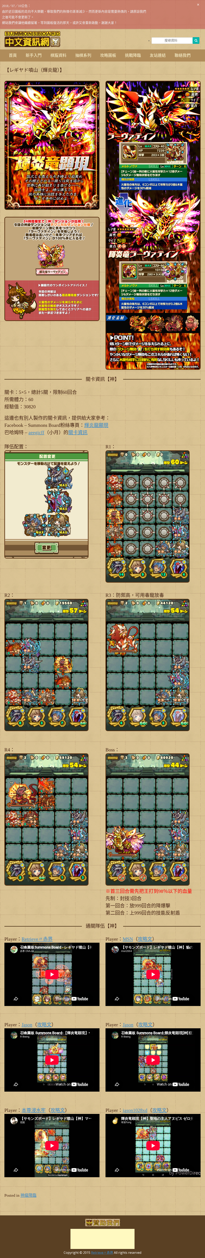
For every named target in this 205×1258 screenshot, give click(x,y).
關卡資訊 (77, 432)
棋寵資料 (58, 55)
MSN (128, 939)
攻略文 (145, 939)
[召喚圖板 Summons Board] (32, 39)
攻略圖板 (108, 55)
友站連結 (158, 55)
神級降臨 (28, 1195)
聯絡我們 (183, 55)
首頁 (13, 55)
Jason (27, 1024)
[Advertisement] (102, 1239)
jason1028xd (135, 1110)
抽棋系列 (83, 55)
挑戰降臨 (133, 55)
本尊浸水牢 (34, 1110)
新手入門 (34, 55)
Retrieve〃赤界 (37, 939)
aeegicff (36, 432)
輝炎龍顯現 (96, 425)
